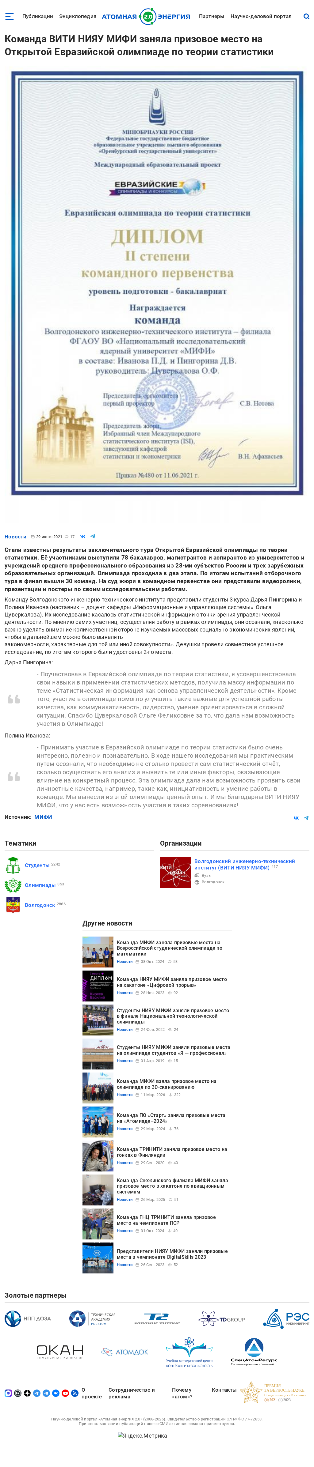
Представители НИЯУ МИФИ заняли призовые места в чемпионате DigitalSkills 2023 (172, 1254)
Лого (147, 16)
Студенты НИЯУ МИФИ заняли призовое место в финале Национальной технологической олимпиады (173, 1016)
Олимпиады (40, 885)
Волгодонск (40, 905)
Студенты (37, 865)
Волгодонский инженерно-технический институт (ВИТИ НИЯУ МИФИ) (244, 864)
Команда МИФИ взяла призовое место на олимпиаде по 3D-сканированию (167, 1084)
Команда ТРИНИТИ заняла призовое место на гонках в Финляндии (172, 1152)
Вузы (207, 875)
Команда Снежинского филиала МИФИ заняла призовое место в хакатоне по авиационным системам (172, 1186)
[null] (82, 536)
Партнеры (211, 16)
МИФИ (43, 817)
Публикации (37, 16)
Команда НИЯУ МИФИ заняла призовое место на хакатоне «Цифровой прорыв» (172, 982)
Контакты (224, 1390)
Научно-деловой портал (261, 16)
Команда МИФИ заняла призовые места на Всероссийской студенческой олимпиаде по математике (170, 948)
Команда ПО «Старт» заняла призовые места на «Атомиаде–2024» (171, 1118)
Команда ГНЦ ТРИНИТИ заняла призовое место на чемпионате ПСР (166, 1220)
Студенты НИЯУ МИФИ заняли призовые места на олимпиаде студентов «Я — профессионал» (174, 1050)
